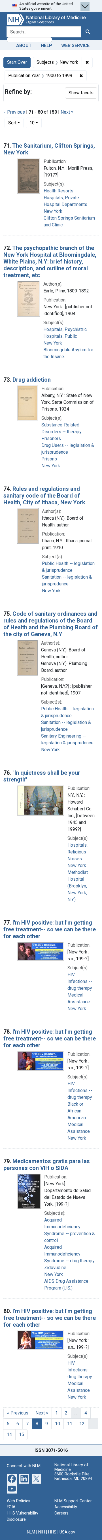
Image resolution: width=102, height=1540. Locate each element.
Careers (61, 1513)
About (24, 45)
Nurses (74, 858)
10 (35, 123)
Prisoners (51, 438)
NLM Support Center (73, 1501)
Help (46, 45)
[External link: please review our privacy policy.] (12, 1478)
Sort (12, 123)
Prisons (49, 459)
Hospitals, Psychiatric (65, 329)
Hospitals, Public (60, 336)
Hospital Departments (65, 204)
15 (21, 1434)
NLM (31, 1532)
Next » (67, 112)
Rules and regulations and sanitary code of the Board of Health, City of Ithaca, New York (44, 495)
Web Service (75, 45)
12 (81, 1423)
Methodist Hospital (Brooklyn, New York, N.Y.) (77, 886)
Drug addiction (31, 379)
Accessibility (65, 1507)
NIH (41, 1532)
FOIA (11, 1507)
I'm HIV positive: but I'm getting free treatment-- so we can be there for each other (49, 929)
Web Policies (18, 1501)
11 (69, 1423)
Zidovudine (55, 1267)
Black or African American (76, 1110)
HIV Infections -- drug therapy (79, 981)
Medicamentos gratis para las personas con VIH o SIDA (46, 1164)
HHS (52, 1532)
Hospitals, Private (61, 197)
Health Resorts (58, 191)
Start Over (17, 62)
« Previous (14, 112)
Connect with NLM (24, 1465)
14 (9, 1434)
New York (53, 211)
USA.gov (67, 1532)
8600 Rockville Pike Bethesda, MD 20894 (73, 1476)
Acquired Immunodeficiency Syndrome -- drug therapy (69, 1253)
